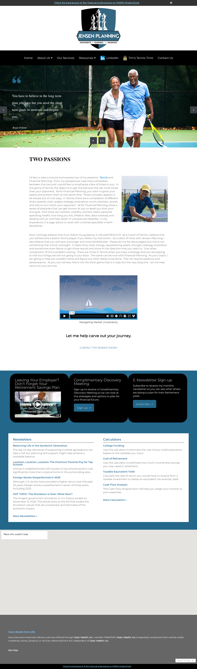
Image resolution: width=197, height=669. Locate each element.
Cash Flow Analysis (115, 484)
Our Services (65, 58)
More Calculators (115, 499)
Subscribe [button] (143, 404)
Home (28, 58)
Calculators (112, 439)
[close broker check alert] (171, 3)
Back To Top (184, 660)
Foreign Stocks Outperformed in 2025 (36, 477)
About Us (43, 58)
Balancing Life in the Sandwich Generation (40, 445)
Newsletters (22, 439)
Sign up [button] (82, 407)
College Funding (113, 445)
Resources (86, 58)
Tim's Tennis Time (141, 58)
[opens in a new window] (38, 404)
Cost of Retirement (115, 458)
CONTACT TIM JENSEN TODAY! (98, 347)
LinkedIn (112, 58)
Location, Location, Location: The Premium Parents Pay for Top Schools (53, 463)
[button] (38, 404)
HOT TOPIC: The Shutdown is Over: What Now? (42, 494)
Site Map (13, 650)
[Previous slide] (3, 109)
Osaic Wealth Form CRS (21, 631)
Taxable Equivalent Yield (119, 471)
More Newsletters (25, 516)
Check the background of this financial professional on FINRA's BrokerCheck (96, 2)
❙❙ (102, 140)
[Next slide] (193, 109)
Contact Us (165, 58)
